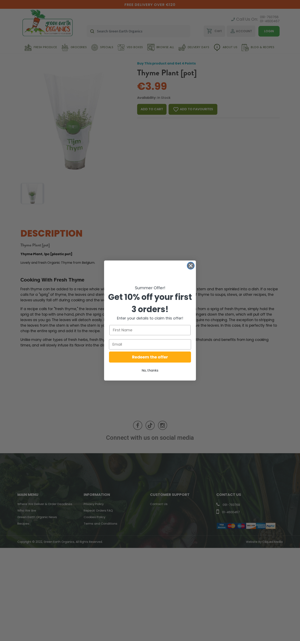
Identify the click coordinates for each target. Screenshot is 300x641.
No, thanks (150, 370)
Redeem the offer (150, 357)
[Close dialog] (190, 265)
